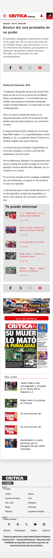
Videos (34, 530)
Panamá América (12, 498)
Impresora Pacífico (36, 511)
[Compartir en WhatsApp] (31, 67)
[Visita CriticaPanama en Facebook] (9, 524)
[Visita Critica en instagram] (44, 524)
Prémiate (32, 506)
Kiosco (31, 493)
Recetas (8, 511)
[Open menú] (4, 16)
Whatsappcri (20, 530)
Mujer (7, 506)
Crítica (8, 493)
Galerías (46, 530)
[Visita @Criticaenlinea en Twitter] (18, 524)
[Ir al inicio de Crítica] (22, 16)
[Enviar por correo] (40, 68)
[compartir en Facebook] (10, 68)
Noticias (6, 530)
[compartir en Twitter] (20, 68)
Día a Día (9, 502)
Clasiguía (32, 502)
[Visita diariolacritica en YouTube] (35, 524)
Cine (30, 498)
